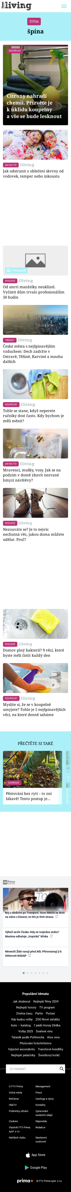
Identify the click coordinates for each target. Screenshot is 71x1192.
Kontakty (40, 1104)
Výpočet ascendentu (21, 1049)
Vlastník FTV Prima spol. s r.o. (19, 1129)
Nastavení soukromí (41, 1139)
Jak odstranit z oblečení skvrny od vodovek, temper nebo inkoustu (33, 173)
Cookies (13, 1121)
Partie (39, 1013)
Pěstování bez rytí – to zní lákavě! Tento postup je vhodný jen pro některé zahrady (29, 796)
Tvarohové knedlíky (50, 1049)
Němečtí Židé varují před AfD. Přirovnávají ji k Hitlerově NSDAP (33, 953)
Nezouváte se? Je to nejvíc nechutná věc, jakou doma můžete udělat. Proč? (33, 534)
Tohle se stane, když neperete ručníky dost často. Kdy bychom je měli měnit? (33, 415)
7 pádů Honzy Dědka (47, 1025)
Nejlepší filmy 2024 (45, 1001)
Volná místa (15, 1092)
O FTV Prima (16, 1086)
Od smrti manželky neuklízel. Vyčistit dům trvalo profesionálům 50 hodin (33, 292)
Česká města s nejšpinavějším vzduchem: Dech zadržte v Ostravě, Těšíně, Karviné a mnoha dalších (33, 354)
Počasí (50, 1013)
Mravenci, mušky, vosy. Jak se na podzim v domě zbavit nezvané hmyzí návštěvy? (32, 475)
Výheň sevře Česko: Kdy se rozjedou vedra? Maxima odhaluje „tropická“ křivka (32, 934)
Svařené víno (44, 1031)
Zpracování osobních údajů (44, 1113)
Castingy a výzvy (45, 1098)
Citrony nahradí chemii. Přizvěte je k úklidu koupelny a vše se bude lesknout (34, 106)
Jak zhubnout (21, 1001)
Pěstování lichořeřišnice (35, 1043)
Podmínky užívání (18, 1111)
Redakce (40, 1127)
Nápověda (41, 1121)
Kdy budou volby (22, 1019)
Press (39, 1092)
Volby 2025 (25, 1031)
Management (43, 1086)
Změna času (24, 1013)
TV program (47, 1007)
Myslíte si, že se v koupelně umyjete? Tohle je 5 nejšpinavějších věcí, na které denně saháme (34, 709)
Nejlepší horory (26, 1007)
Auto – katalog (21, 1025)
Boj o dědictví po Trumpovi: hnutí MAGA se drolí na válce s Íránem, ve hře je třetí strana (35, 914)
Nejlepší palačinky (23, 1055)
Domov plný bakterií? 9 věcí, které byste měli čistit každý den (33, 653)
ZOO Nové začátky (48, 1019)
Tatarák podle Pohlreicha (27, 1037)
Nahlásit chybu (17, 1137)
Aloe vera (53, 1037)
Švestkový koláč (49, 1055)
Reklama (14, 1098)
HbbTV (13, 1104)
